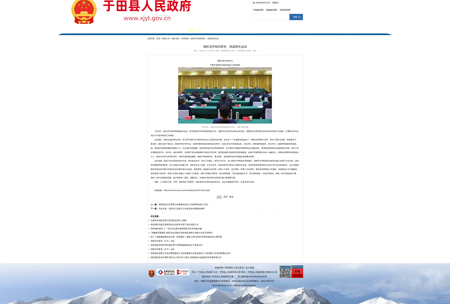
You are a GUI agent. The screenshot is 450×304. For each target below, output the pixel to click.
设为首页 (239, 267)
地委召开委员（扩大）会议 (163, 241)
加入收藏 (250, 267)
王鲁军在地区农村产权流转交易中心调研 (169, 220)
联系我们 (229, 267)
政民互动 (214, 30)
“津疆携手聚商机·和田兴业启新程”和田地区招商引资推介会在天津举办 (182, 233)
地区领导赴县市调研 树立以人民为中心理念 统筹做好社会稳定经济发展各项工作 (186, 257)
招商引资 (275, 30)
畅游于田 (296, 30)
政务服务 (255, 30)
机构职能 (219, 267)
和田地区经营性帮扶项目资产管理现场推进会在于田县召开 (176, 245)
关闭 (225, 197)
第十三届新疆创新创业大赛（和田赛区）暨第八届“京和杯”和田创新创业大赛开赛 (186, 237)
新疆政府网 (271, 10)
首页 (154, 30)
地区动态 (175, 39)
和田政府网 (285, 10)
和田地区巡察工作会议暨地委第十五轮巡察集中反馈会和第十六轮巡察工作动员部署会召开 (190, 253)
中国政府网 (258, 10)
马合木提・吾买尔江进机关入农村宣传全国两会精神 (181, 209)
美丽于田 (174, 30)
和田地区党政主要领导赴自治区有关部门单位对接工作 (175, 224)
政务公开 (194, 30)
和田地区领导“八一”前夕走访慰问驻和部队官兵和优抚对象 (176, 229)
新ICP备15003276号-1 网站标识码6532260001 (234, 285)
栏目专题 (235, 30)
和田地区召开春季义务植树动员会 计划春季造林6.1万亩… (184, 204)
